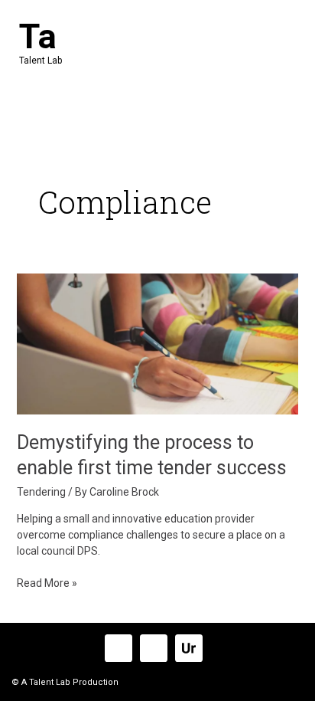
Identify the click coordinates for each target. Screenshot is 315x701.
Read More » (47, 582)
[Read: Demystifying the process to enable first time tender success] (158, 343)
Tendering (41, 492)
